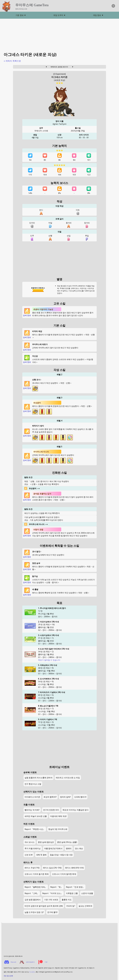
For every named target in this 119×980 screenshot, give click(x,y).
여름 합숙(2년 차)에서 (53, 848)
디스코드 (32, 972)
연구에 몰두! (52, 912)
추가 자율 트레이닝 (33, 848)
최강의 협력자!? (50, 797)
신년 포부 (29, 854)
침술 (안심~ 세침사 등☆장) (61, 854)
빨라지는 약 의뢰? (32, 810)
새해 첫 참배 (41, 854)
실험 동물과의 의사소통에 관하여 (38, 777)
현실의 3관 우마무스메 (57, 829)
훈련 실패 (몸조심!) (46, 842)
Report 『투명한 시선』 (35, 829)
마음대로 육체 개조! (58, 816)
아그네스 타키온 (59, 77)
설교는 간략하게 (85, 906)
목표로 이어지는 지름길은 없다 (75, 810)
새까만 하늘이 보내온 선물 (36, 816)
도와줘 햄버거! (80, 797)
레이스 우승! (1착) (32, 867)
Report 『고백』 (32, 893)
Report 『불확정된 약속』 (36, 887)
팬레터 (68, 848)
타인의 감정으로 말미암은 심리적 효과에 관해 (44, 906)
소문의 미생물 (87, 893)
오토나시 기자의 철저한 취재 (64, 874)
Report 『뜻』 (56, 887)
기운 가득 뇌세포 (51, 899)
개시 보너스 (30, 842)
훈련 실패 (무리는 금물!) (67, 842)
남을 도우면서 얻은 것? (34, 912)
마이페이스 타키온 (32, 797)
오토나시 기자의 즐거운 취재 (37, 874)
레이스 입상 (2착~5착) (52, 867)
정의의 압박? (65, 797)
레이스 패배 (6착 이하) (74, 867)
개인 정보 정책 (8, 976)
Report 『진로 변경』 (75, 887)
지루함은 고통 (72, 893)
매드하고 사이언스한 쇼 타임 (68, 777)
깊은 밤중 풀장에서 (33, 899)
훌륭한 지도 (67, 899)
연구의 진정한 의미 (51, 810)
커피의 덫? (70, 906)
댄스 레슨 (79, 848)
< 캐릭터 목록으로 (12, 61)
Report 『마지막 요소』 (52, 893)
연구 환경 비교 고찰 (33, 784)
